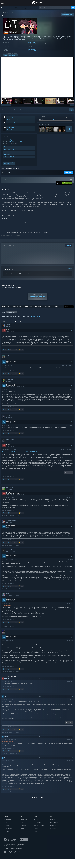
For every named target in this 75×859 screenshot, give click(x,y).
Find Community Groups (10, 156)
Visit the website (8, 147)
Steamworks (7, 825)
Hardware (23, 825)
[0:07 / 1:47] (37, 77)
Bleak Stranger (10, 439)
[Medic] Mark (9, 379)
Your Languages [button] (11, 312)
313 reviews (9, 489)
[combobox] (55, 7)
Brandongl (9, 631)
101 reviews (16, 632)
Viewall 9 (69, 129)
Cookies (36, 828)
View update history (9, 149)
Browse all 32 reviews (37, 797)
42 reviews (16, 595)
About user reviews (7, 287)
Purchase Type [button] (17, 306)
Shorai (8, 324)
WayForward (31, 49)
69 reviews (8, 441)
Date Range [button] (38, 306)
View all (69, 268)
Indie (10, 55)
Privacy (36, 819)
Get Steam (53, 819)
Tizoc (7, 593)
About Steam (7, 819)
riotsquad (9, 550)
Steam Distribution (8, 828)
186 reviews (9, 417)
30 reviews (8, 357)
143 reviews (9, 522)
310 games (8, 551)
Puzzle (13, 55)
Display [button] (56, 306)
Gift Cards (6, 831)
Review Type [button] (5, 306)
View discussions (8, 154)
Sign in (3, 109)
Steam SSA (7, 822)
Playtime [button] (47, 306)
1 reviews (8, 326)
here (32, 273)
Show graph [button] (68, 306)
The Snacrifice (10, 487)
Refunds (36, 831)
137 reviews (16, 551)
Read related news (8, 151)
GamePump (38, 50)
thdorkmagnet (10, 415)
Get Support (53, 825)
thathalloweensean (11, 356)
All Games (4, 12)
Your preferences (17, 287)
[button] (4, 8)
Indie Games (11, 12)
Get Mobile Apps (54, 822)
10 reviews (8, 381)
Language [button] (28, 306)
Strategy (5, 55)
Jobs (22, 822)
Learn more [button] (68, 172)
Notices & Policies (39, 825)
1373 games (9, 632)
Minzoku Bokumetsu (12, 520)
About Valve (24, 819)
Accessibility (37, 822)
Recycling (23, 828)
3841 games (9, 595)
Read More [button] (68, 473)
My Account (53, 828)
